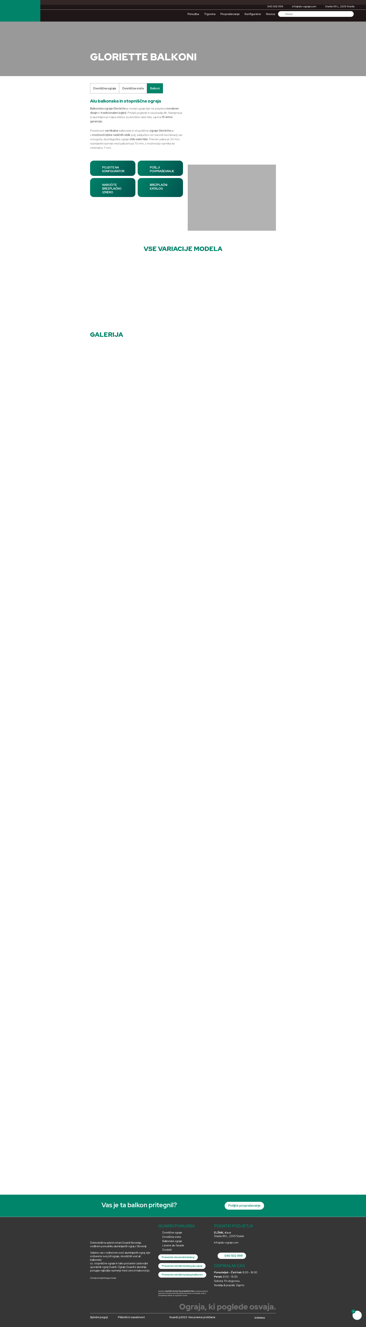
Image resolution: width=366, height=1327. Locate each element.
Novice (270, 14)
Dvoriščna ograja (104, 88)
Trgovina (209, 14)
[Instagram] (94, 1287)
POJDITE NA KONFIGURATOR (113, 169)
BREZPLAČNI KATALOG (158, 186)
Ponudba (193, 14)
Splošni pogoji (99, 1317)
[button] (190, 123)
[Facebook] (103, 1287)
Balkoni (155, 88)
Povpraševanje (230, 14)
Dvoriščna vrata (133, 88)
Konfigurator (253, 14)
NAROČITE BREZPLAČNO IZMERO (111, 188)
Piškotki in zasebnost (131, 1317)
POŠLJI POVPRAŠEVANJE (162, 169)
